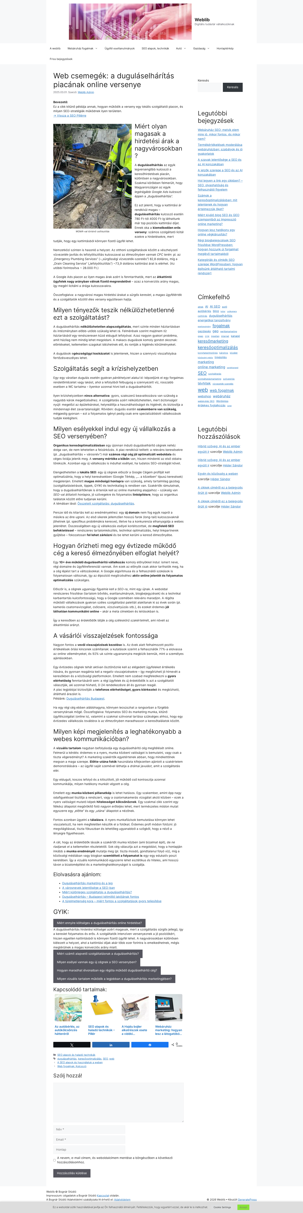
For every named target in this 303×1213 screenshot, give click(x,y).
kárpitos (223, 353)
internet (225, 336)
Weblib (202, 19)
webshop (204, 396)
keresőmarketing (213, 341)
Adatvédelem (122, 1199)
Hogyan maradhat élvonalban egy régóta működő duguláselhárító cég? (107, 970)
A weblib (55, 48)
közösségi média (205, 357)
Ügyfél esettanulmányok (120, 48)
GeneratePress (247, 1199)
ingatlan (215, 336)
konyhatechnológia (208, 353)
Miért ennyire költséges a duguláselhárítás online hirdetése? (99, 923)
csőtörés (202, 316)
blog (216, 311)
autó (224, 306)
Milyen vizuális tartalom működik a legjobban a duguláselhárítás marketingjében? (114, 979)
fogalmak (221, 325)
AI (206, 306)
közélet (234, 353)
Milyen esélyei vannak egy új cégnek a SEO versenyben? (97, 962)
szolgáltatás (214, 373)
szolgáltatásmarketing (209, 379)
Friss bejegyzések (61, 59)
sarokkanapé (232, 368)
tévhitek (204, 383)
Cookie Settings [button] (222, 1207)
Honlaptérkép (225, 48)
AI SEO (215, 306)
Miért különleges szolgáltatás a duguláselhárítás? (97, 892)
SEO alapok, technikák (155, 48)
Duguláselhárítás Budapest (85, 698)
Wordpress (222, 401)
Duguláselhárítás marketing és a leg (87, 883)
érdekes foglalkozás (211, 405)
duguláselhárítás (67, 1058)
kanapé (235, 336)
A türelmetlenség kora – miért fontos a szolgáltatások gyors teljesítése (111, 901)
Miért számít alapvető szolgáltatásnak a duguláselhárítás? (98, 953)
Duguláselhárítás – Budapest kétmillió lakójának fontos (100, 897)
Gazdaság (199, 48)
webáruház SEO (206, 401)
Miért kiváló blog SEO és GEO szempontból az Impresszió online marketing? (218, 219)
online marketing (211, 367)
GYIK (207, 336)
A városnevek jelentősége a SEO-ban (88, 888)
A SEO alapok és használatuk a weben (80, 1062)
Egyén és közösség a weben (218, 473)
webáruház (221, 396)
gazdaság (204, 331)
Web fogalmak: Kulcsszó (71, 1066)
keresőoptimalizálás (90, 1058)
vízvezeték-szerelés (223, 383)
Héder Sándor (233, 465)
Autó (179, 48)
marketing (206, 362)
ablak (200, 307)
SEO (105, 1058)
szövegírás (229, 379)
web (111, 1058)
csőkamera (232, 311)
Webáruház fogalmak (80, 48)
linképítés (221, 357)
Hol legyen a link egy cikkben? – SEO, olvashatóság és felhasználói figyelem (220, 185)
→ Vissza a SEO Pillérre (69, 115)
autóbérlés (204, 311)
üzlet (229, 406)
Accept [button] (243, 1207)
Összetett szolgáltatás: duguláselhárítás (106, 503)
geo (215, 331)
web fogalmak (222, 390)
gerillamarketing (228, 331)
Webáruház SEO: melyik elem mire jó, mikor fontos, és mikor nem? (219, 134)
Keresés (203, 80)
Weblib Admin (233, 451)
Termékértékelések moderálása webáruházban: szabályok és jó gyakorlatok (220, 149)
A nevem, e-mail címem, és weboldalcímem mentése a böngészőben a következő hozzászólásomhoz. (115, 1160)
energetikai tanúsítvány (214, 320)
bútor (223, 311)
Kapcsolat (103, 1195)
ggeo (200, 336)
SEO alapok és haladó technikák (76, 1054)
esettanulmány (204, 326)
